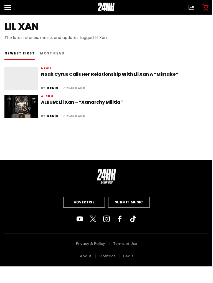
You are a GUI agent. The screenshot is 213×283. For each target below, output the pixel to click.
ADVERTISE (84, 202)
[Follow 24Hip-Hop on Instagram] (106, 219)
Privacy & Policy (90, 243)
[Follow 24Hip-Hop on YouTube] (80, 219)
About (85, 256)
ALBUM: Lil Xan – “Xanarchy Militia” (82, 102)
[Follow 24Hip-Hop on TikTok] (133, 219)
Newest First (19, 53)
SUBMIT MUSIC (129, 202)
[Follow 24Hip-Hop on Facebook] (120, 219)
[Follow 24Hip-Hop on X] (93, 219)
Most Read (52, 53)
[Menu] (10, 7)
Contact (107, 256)
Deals (128, 256)
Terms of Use (125, 243)
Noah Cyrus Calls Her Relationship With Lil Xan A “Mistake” (109, 74)
